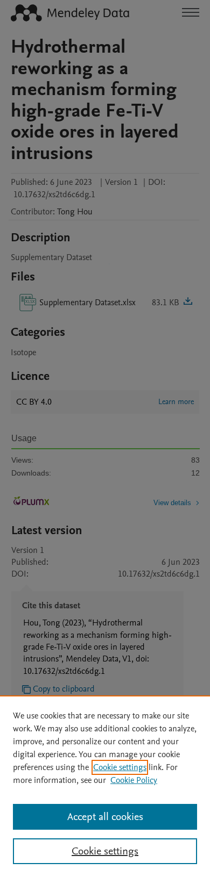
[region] (105, 786)
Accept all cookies (105, 817)
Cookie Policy (133, 780)
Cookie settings (119, 767)
